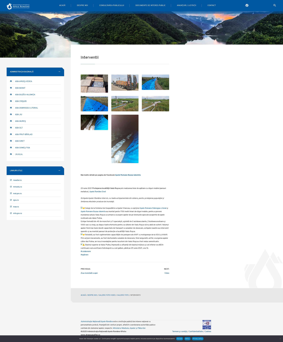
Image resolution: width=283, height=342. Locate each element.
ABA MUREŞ (20, 121)
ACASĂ (62, 5)
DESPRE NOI (82, 5)
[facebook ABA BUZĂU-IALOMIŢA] (11, 101)
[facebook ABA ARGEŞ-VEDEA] (11, 81)
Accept (179, 338)
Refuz (187, 338)
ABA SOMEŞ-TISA (22, 148)
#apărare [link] (84, 255)
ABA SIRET (20, 141)
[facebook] (11, 88)
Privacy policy (198, 338)
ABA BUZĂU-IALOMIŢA (25, 95)
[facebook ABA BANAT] (11, 94)
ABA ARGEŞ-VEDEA (23, 81)
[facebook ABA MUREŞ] (11, 121)
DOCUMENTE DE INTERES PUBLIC (150, 5)
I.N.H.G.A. (19, 154)
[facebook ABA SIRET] (11, 141)
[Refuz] (280, 339)
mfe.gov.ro (17, 213)
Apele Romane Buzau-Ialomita (128, 175)
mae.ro (16, 207)
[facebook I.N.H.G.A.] (11, 154)
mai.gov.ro (17, 193)
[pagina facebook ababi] (247, 6)
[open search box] (274, 6)
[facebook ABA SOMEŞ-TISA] (11, 147)
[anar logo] (18, 5)
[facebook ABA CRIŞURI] (11, 108)
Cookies (208, 331)
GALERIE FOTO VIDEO (107, 295)
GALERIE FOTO (123, 295)
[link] (153, 208)
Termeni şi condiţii (179, 331)
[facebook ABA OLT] (11, 128)
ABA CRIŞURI (21, 101)
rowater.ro (17, 180)
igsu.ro (16, 200)
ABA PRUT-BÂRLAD (23, 134)
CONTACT (211, 5)
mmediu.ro (17, 187)
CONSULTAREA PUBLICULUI (111, 5)
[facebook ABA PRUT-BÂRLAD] (11, 134)
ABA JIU (18, 114)
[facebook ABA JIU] (11, 114)
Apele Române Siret (97, 192)
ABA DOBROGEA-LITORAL (26, 108)
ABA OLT (19, 128)
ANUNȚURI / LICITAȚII (186, 5)
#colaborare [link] (86, 251)
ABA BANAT (20, 88)
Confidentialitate (196, 331)
